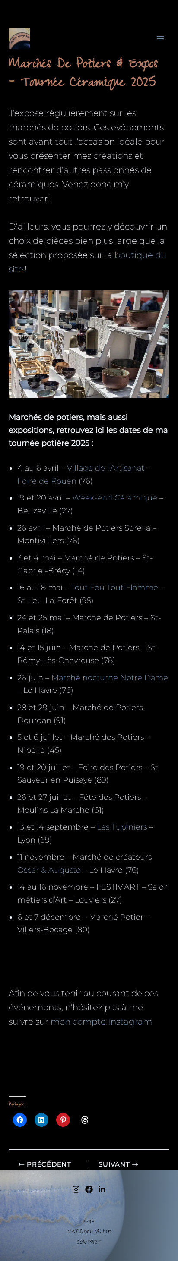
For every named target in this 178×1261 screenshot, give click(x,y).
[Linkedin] (102, 1189)
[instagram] (76, 1189)
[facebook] (89, 1189)
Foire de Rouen (46, 481)
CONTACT (89, 1243)
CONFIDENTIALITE (89, 1232)
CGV (89, 1221)
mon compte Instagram (101, 1021)
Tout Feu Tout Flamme (114, 587)
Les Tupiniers (122, 827)
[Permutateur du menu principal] (160, 38)
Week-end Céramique (114, 498)
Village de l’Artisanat (105, 468)
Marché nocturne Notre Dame (109, 677)
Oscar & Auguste (49, 870)
